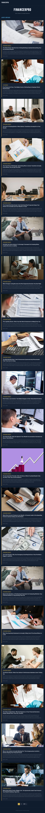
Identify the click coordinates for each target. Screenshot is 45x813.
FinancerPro (5, 3)
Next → (25, 804)
